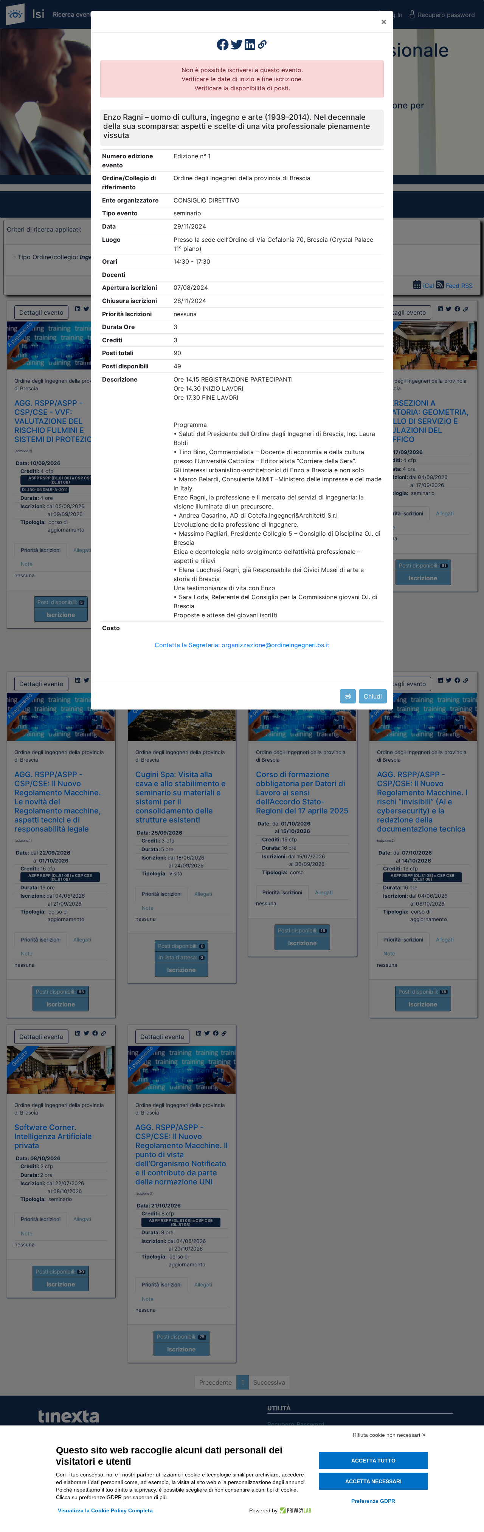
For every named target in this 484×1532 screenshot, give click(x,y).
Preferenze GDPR (373, 1501)
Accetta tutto (373, 1461)
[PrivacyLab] (294, 1510)
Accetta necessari (373, 1481)
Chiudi (373, 696)
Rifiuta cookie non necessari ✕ (389, 1435)
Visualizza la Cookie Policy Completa (105, 1510)
